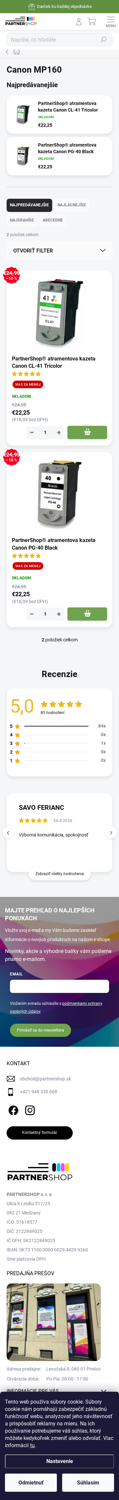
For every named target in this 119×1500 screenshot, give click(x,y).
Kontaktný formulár (39, 1132)
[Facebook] (12, 1109)
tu (32, 1445)
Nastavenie (59, 1461)
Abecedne (53, 220)
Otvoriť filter (33, 251)
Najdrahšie (22, 220)
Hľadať (104, 39)
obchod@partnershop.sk (45, 1078)
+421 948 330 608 (38, 1091)
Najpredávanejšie (29, 205)
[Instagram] (29, 1109)
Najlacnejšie (72, 205)
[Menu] (110, 21)
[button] (111, 832)
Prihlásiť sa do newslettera (40, 1030)
